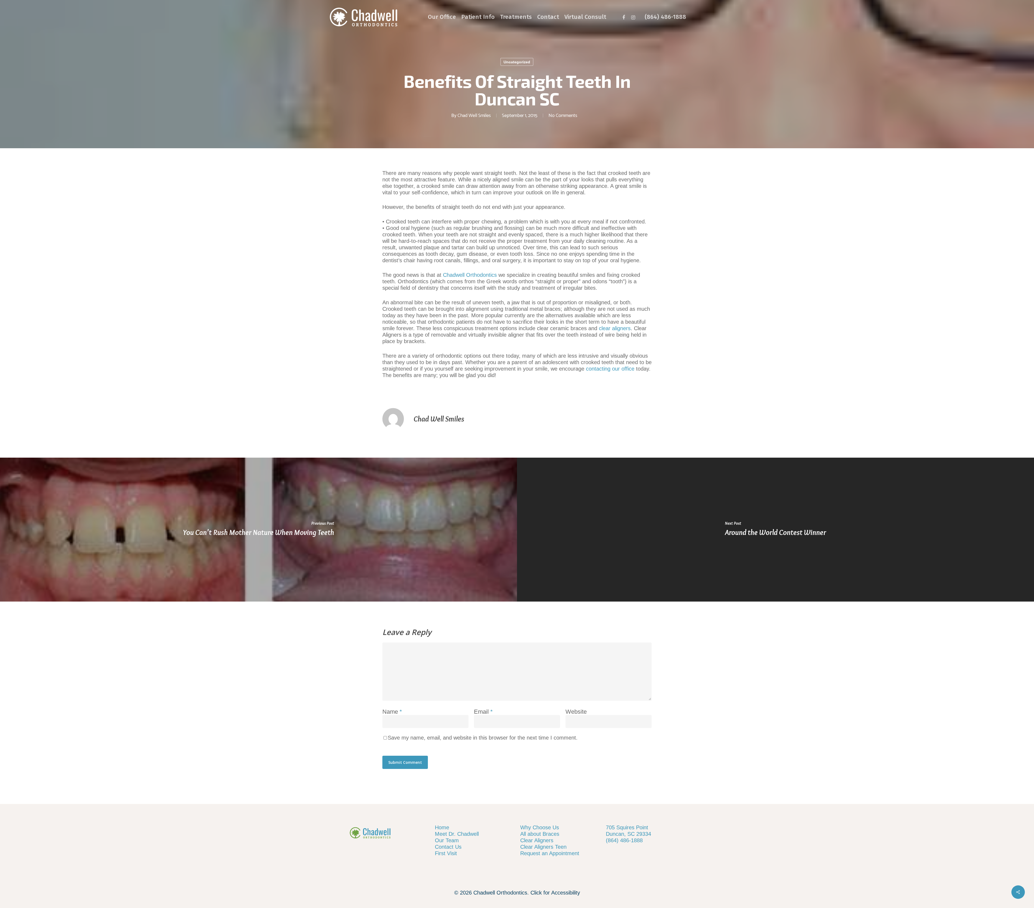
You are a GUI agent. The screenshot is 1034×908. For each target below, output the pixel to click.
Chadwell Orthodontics (470, 275)
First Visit (446, 853)
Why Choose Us (539, 827)
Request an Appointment (549, 853)
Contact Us (448, 847)
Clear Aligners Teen (543, 847)
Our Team (447, 840)
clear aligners (615, 328)
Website (576, 711)
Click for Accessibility (555, 893)
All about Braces (539, 834)
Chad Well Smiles (474, 116)
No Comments (563, 116)
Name (392, 711)
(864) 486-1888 (624, 840)
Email (483, 711)
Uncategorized (517, 62)
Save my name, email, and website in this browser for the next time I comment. (483, 738)
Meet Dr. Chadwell (457, 834)
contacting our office (610, 369)
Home (442, 827)
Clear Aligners (536, 840)
